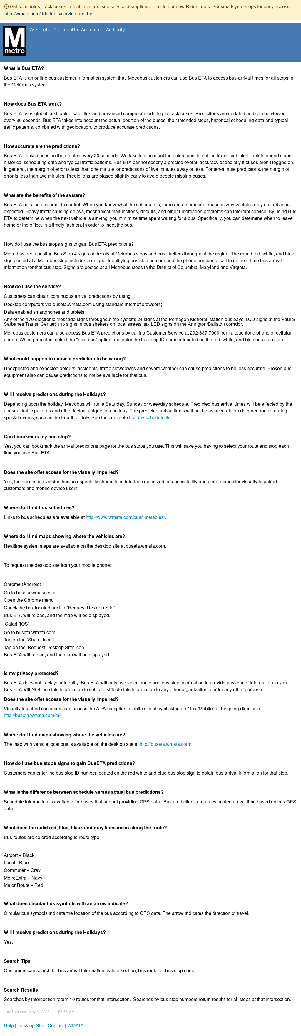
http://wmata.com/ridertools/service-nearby (48, 13)
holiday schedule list (150, 417)
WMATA (75, 1025)
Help (9, 1025)
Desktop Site (30, 1025)
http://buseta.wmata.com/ (165, 744)
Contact (56, 1025)
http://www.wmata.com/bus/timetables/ (125, 517)
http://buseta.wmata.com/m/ (32, 715)
